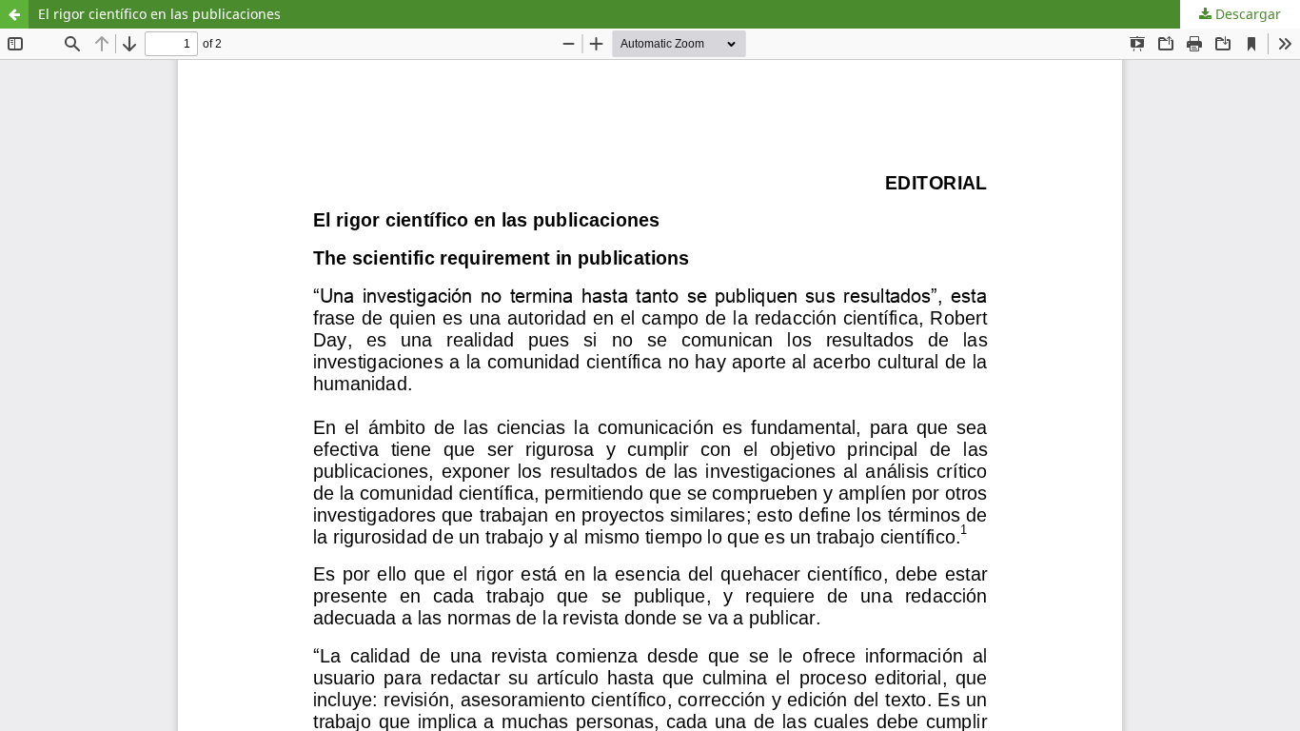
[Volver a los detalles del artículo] (14, 14)
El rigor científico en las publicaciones (159, 14)
